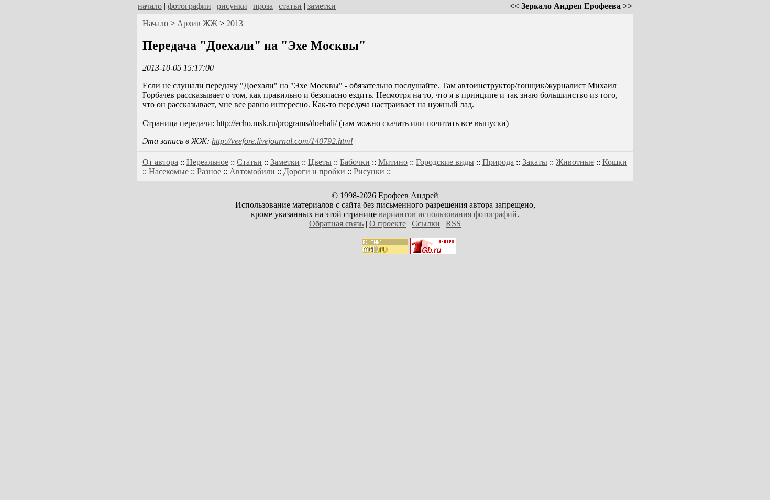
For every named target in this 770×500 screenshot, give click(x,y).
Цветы (320, 161)
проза (263, 6)
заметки (321, 6)
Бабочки (355, 161)
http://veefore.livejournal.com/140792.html (282, 141)
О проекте (387, 223)
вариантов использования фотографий (448, 214)
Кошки (614, 161)
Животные (575, 161)
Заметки (285, 161)
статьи (290, 6)
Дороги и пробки (314, 171)
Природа (498, 161)
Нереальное (207, 161)
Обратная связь (336, 223)
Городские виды (445, 161)
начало (150, 6)
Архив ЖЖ (197, 23)
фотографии (189, 6)
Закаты (534, 161)
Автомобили (252, 171)
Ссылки (426, 223)
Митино (393, 161)
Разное (209, 171)
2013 (234, 23)
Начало (155, 23)
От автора (160, 161)
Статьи (249, 161)
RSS (453, 223)
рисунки (232, 6)
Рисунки (369, 171)
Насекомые (169, 171)
